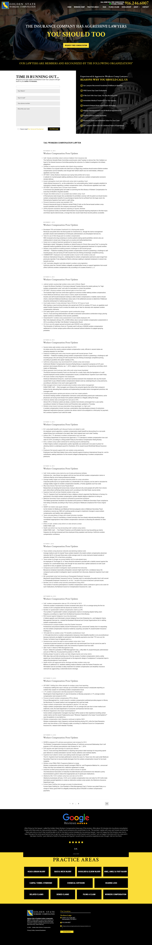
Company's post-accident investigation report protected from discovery (65, 568)
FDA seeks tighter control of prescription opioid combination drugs (64, 311)
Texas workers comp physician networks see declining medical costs (64, 551)
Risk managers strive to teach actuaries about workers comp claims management (68, 385)
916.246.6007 (137, 3)
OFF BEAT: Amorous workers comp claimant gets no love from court (64, 290)
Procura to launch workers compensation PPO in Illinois (60, 698)
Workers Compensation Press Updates (60, 153)
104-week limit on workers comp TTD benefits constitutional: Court (64, 633)
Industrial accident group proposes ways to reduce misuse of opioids (64, 769)
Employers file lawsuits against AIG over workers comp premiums (63, 450)
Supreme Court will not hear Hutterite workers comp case (61, 492)
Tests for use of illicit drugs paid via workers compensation (61, 236)
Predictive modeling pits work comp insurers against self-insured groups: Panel (67, 353)
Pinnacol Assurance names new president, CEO (58, 202)
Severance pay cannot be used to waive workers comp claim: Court (64, 641)
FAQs (104, 7)
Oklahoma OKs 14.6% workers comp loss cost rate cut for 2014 (63, 776)
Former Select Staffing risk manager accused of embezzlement (62, 784)
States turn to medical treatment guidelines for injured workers (62, 242)
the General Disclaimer (36, 129)
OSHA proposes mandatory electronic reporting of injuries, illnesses (64, 208)
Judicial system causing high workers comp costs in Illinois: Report (64, 284)
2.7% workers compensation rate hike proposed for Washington (63, 692)
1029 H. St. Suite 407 (68, 918)
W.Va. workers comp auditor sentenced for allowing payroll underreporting (66, 442)
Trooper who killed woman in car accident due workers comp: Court (64, 194)
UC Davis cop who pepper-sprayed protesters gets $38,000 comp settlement (66, 324)
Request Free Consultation (76, 45)
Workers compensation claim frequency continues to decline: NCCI (64, 719)
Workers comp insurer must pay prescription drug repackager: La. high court (66, 406)
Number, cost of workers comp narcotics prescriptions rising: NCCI (63, 582)
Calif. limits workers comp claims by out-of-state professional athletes (65, 473)
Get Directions (67, 931)
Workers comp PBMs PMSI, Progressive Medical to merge (61, 763)
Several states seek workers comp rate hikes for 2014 (59, 347)
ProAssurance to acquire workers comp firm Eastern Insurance (62, 624)
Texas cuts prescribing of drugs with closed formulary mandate (63, 515)
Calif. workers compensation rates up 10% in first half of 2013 (62, 603)
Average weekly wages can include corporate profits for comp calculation (66, 479)
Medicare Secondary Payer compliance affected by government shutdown (66, 498)
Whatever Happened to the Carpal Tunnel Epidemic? (59, 711)
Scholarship (126, 7)
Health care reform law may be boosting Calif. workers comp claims (64, 528)
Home (69, 7)
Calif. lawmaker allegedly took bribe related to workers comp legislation (65, 263)
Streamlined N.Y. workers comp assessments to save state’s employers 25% (66, 318)
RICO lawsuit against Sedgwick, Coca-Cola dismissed (59, 616)
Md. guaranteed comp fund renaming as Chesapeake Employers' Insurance (66, 576)
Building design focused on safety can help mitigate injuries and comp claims (67, 654)
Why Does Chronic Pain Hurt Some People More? (58, 486)
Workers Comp (79, 7)
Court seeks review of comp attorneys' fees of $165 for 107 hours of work (66, 303)
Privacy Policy (31, 930)
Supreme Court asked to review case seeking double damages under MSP (66, 755)
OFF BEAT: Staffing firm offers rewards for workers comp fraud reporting (65, 685)
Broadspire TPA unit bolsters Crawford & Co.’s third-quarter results (63, 229)
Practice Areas (93, 7)
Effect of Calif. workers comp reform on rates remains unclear (62, 524)
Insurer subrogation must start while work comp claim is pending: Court (65, 181)
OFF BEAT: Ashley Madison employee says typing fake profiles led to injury (66, 175)
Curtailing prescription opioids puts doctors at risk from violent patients (65, 393)
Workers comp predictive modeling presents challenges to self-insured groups (67, 248)
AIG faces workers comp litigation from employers (58, 376)
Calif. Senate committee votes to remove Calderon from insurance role (65, 158)
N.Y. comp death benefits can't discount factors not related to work (63, 429)
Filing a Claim (114, 7)
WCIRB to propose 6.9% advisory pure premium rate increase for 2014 (64, 742)
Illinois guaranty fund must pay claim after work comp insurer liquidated (65, 370)
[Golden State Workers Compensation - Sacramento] (19, 8)
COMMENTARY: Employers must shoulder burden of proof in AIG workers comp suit (69, 255)
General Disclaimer (41, 930)
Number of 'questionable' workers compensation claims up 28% (63, 610)
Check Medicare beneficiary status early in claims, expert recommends (65, 295)
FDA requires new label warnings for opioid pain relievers (61, 748)
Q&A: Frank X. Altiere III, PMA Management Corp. (58, 648)
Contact (145, 7)
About (136, 7)
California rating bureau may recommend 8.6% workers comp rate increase (66, 362)
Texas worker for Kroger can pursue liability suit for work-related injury (65, 559)
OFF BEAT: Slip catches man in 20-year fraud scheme (59, 187)
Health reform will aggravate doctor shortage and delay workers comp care (66, 662)
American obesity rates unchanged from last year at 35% (60, 400)
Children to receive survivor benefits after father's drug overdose (63, 166)
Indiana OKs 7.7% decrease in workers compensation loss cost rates (64, 435)
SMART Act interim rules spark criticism (55, 507)
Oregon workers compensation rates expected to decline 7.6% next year (65, 704)
